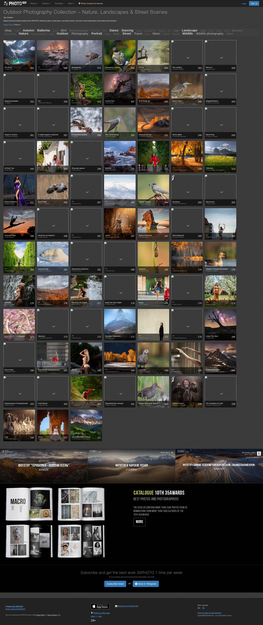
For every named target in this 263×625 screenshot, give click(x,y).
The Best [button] (59, 3)
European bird (150, 31)
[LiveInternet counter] (11, 612)
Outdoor (62, 33)
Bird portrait (95, 31)
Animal (17, 31)
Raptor (107, 34)
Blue (104, 31)
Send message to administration (209, 613)
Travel (138, 33)
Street (126, 33)
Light (203, 30)
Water (156, 33)
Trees (147, 34)
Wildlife (187, 33)
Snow (116, 34)
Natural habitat (10, 34)
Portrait (96, 33)
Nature (23, 33)
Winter (230, 34)
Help (100, 616)
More (139, 522)
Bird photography (79, 30)
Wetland (166, 34)
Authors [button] (45, 3)
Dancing (127, 30)
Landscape (189, 30)
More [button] (70, 3)
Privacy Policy (40, 615)
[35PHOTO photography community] (14, 3)
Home (5, 25)
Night (52, 34)
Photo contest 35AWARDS (15, 609)
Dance (114, 30)
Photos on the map (101, 613)
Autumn (28, 30)
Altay (8, 30)
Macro (211, 31)
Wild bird (176, 34)
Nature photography (39, 34)
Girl (169, 31)
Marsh (219, 31)
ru (203, 607)
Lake (176, 30)
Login (244, 4)
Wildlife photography (209, 33)
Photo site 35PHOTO (15, 606)
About (93, 616)
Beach (55, 31)
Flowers (162, 31)
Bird (63, 30)
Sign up (254, 3)
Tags (11, 25)
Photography (80, 33)
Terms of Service (52, 615)
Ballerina (43, 30)
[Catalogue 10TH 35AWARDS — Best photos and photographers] (55, 522)
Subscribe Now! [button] (115, 583)
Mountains (237, 30)
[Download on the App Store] (103, 606)
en (199, 607)
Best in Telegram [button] (147, 583)
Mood (227, 31)
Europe (139, 31)
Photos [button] (33, 3)
